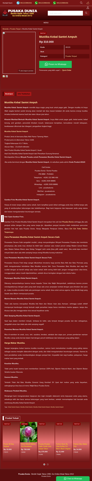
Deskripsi (9, 94)
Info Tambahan (24, 94)
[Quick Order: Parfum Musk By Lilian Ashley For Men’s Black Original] (70, 440)
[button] (86, 13)
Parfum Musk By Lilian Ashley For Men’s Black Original (63, 446)
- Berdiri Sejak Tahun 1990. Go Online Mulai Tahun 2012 (46, 474)
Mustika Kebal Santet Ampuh (41, 407)
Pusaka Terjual (71, 56)
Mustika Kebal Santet (26, 407)
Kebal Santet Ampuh (14, 407)
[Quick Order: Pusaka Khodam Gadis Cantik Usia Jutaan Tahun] (53, 440)
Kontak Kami (7, 3)
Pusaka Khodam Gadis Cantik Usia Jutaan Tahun (45, 446)
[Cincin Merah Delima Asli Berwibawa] (28, 432)
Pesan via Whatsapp (57, 64)
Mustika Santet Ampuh (57, 407)
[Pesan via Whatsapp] (88, 3)
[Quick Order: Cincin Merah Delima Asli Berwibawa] (35, 440)
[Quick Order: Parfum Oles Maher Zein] (88, 440)
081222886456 (26, 3)
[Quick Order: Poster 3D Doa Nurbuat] (18, 440)
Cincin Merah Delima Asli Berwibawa (28, 445)
